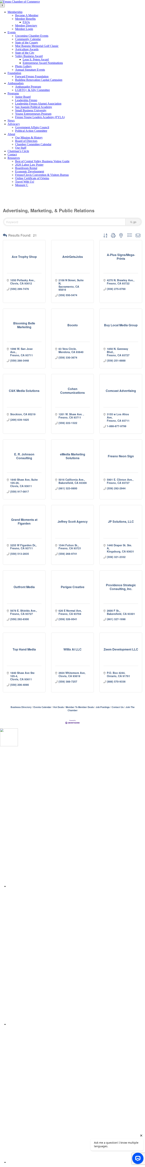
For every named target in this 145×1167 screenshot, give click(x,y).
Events (12, 32)
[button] (5, 235)
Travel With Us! (24, 181)
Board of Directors (26, 141)
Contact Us (118, 707)
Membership (15, 12)
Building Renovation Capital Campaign (38, 79)
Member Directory (26, 25)
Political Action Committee (31, 130)
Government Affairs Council (32, 127)
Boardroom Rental (26, 168)
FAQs (26, 22)
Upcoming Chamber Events (31, 35)
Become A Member (26, 15)
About (11, 134)
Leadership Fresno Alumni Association (38, 103)
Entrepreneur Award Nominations (43, 62)
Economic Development (29, 171)
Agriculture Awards (27, 49)
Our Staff (20, 147)
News (11, 120)
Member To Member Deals (80, 707)
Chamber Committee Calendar (33, 144)
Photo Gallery (23, 66)
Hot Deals (58, 707)
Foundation (14, 73)
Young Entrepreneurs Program (33, 113)
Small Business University (30, 110)
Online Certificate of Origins (32, 178)
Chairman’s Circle (18, 151)
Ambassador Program (28, 86)
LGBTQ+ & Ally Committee (32, 90)
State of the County (26, 42)
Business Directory (21, 707)
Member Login (24, 29)
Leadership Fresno (26, 100)
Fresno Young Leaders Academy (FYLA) (40, 117)
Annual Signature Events (30, 69)
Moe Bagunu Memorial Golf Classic (37, 46)
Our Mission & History (29, 137)
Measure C (21, 185)
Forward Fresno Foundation (32, 76)
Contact (12, 154)
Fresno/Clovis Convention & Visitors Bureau (42, 174)
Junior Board (23, 96)
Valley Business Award (29, 56)
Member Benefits (25, 18)
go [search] (134, 222)
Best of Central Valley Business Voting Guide (42, 161)
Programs (13, 93)
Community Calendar (28, 39)
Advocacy (14, 124)
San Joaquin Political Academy (33, 107)
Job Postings (103, 707)
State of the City (24, 52)
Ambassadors (16, 83)
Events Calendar (42, 707)
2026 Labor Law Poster (29, 164)
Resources (14, 157)
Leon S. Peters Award (36, 59)
